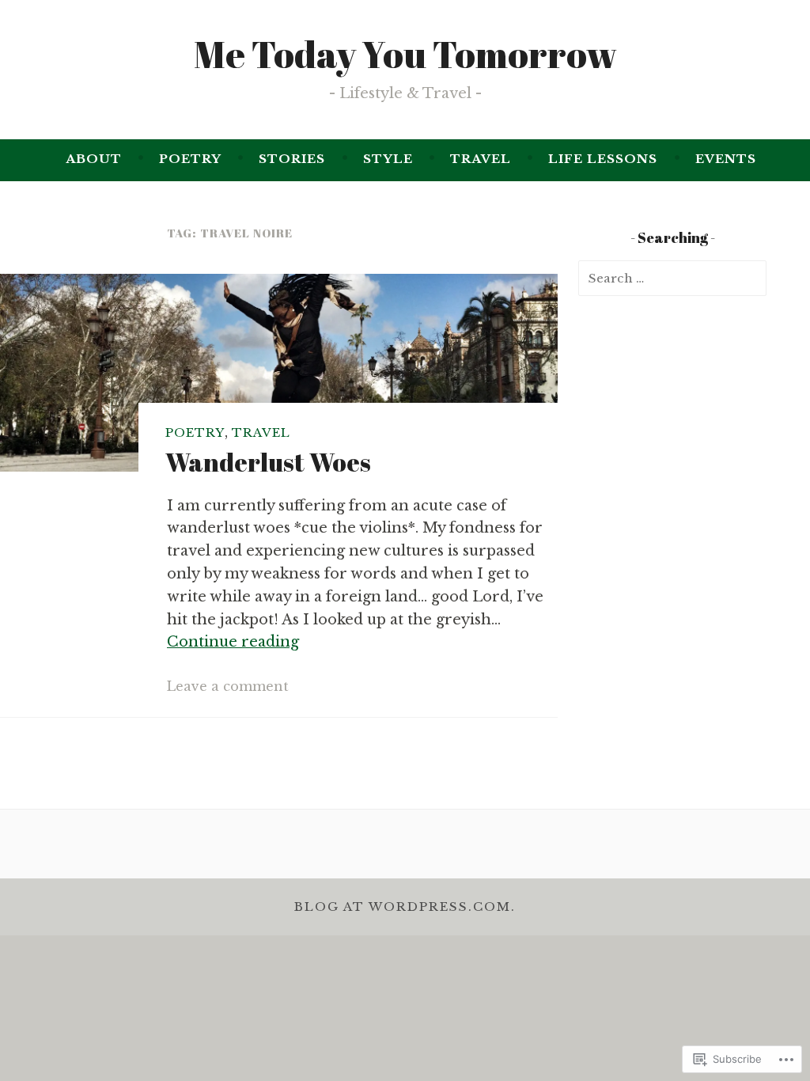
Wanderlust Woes (268, 462)
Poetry (190, 158)
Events (725, 158)
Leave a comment (228, 686)
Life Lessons (602, 158)
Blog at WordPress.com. (405, 906)
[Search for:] (672, 278)
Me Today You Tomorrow (405, 53)
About (94, 158)
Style (388, 158)
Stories (292, 158)
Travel (480, 158)
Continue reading (233, 641)
